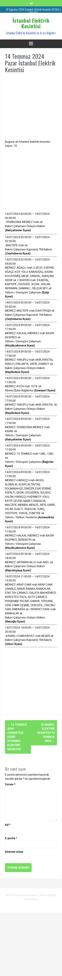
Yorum (10, 784)
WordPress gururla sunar (21, 895)
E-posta (11, 838)
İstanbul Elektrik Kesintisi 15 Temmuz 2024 (46, 733)
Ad (7, 824)
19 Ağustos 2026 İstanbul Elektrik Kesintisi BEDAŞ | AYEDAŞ (33, 11)
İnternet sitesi (14, 851)
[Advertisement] (31, 108)
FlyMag (51, 895)
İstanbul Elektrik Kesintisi (31, 23)
